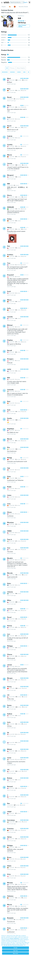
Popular (4, 6)
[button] (23, 2)
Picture (12, 68)
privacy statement (14, 938)
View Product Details (22, 25)
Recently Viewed (23, 6)
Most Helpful (21, 68)
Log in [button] (25, 2)
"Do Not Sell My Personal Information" (13, 945)
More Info (15, 953)
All (7, 68)
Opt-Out (15, 950)
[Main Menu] (1, 2)
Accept (15, 947)
